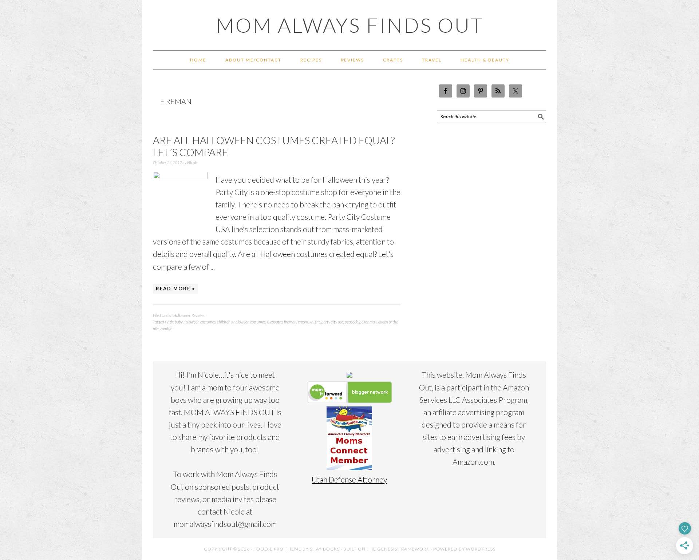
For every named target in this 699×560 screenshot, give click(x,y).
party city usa (332, 321)
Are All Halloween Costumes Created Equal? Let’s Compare (274, 146)
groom (303, 321)
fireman (290, 321)
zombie (166, 328)
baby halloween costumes (195, 321)
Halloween (181, 315)
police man (368, 321)
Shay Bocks (325, 549)
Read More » (175, 288)
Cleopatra (275, 321)
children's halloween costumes (241, 321)
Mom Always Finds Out (349, 25)
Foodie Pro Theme (277, 549)
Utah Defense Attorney (349, 479)
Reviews (198, 315)
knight (314, 321)
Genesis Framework (403, 549)
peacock (351, 321)
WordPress (480, 549)
